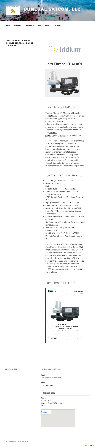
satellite (55, 124)
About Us (17, 25)
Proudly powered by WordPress (16, 442)
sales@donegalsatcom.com (51, 378)
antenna (63, 163)
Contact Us (57, 25)
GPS (69, 203)
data (51, 116)
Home (8, 25)
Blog (39, 25)
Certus (59, 155)
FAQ (47, 25)
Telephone (70, 197)
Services (28, 25)
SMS (47, 186)
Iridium (52, 155)
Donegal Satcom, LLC (52, 9)
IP (46, 189)
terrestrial (62, 135)
